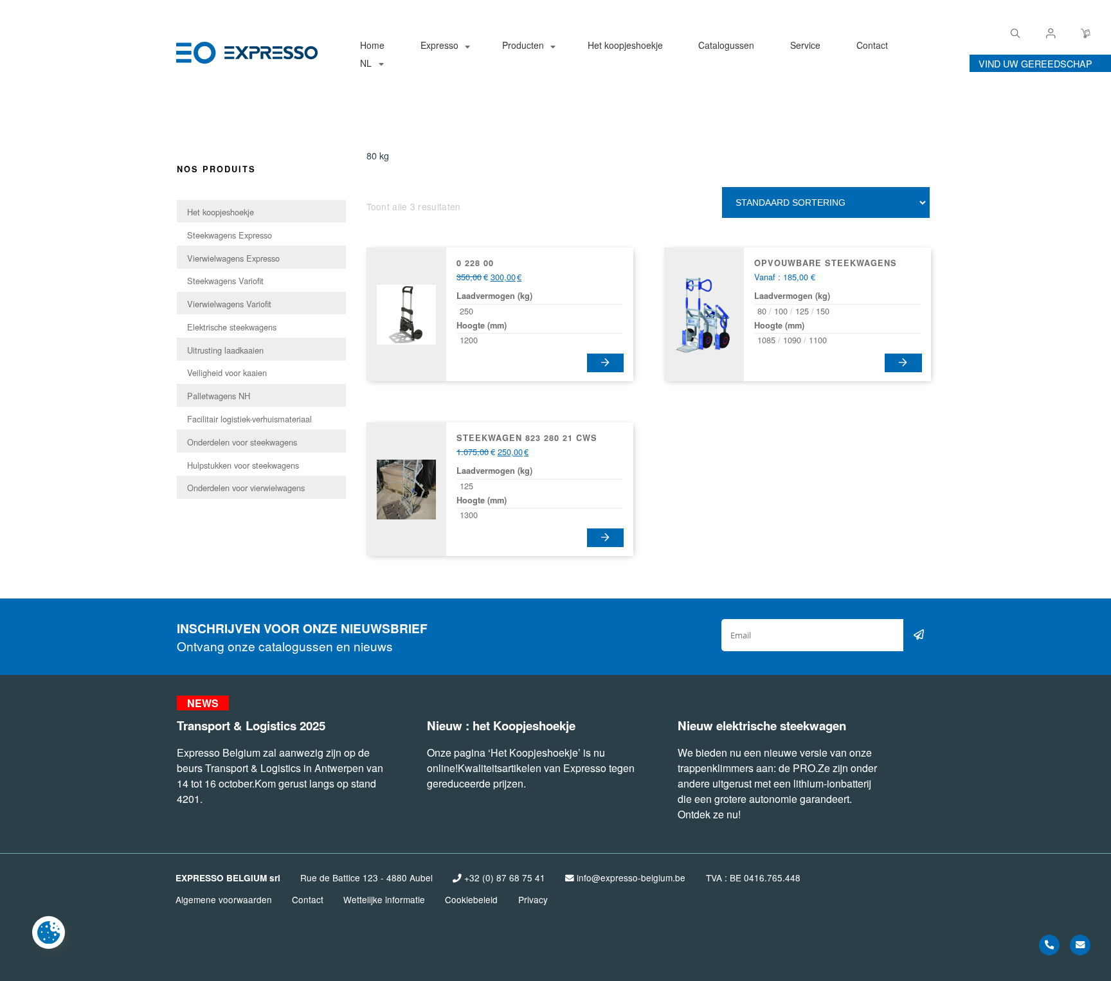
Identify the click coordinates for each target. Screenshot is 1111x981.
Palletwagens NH (218, 396)
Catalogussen (726, 45)
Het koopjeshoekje (625, 45)
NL (366, 63)
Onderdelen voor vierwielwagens (246, 488)
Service (805, 45)
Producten (523, 45)
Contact (872, 45)
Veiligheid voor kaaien (227, 372)
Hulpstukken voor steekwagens (243, 465)
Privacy (533, 899)
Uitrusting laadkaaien (225, 350)
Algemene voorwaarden (224, 899)
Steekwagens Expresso (229, 235)
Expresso (439, 45)
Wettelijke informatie (384, 899)
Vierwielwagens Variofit (229, 304)
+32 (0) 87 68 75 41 (503, 877)
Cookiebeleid (471, 899)
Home (372, 45)
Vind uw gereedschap (1035, 63)
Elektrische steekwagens (231, 327)
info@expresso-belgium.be (629, 877)
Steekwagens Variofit (225, 280)
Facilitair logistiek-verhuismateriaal (249, 419)
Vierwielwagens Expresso (233, 258)
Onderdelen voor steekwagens (242, 442)
